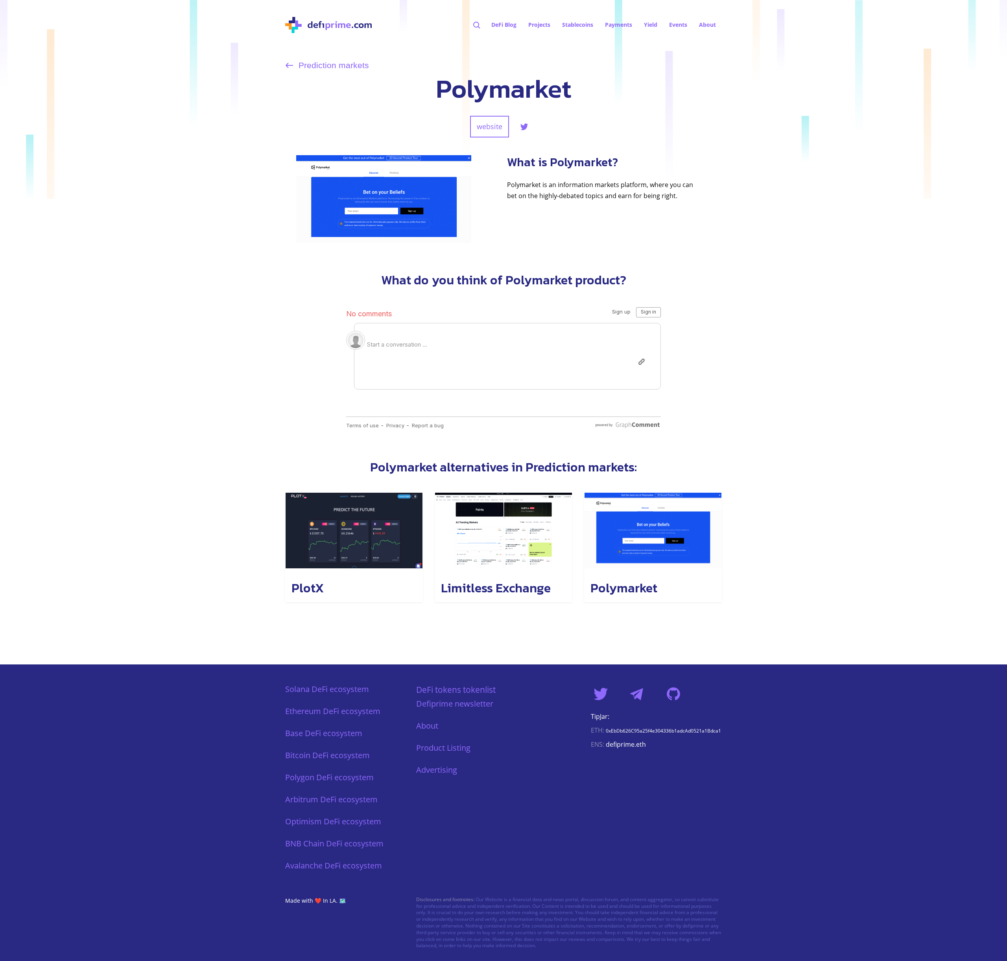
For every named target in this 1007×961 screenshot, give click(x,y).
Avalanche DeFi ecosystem (333, 865)
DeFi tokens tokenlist (456, 689)
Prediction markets (332, 65)
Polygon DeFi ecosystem (329, 777)
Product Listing (443, 747)
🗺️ (342, 900)
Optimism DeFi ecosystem (333, 821)
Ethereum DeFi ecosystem (332, 711)
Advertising (436, 769)
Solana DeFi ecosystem (327, 689)
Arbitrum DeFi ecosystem (331, 799)
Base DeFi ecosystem (323, 733)
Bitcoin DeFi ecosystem (327, 755)
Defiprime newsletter (454, 703)
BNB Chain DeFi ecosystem (334, 843)
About (427, 725)
